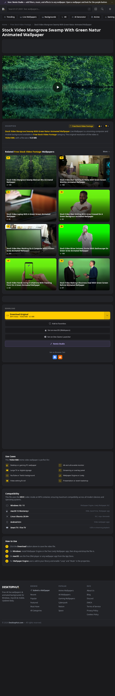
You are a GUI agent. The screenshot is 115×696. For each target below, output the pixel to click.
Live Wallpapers (30, 17)
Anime (97, 17)
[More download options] (107, 315)
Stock (7, 131)
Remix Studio (59, 344)
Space (61, 610)
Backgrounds (50, 17)
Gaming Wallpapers (67, 598)
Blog (89, 594)
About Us (90, 590)
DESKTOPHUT (10, 587)
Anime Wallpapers (66, 590)
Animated (55, 131)
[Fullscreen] (109, 116)
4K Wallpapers (65, 594)
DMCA (89, 602)
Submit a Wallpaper (41, 590)
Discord (90, 598)
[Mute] (93, 116)
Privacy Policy (92, 610)
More (105, 151)
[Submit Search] (102, 9)
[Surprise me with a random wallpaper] (95, 9)
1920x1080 (10, 138)
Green (41, 131)
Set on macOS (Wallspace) (59, 330)
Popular (33, 598)
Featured (34, 602)
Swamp (29, 131)
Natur (47, 131)
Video (13, 131)
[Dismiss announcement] (112, 2)
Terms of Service (94, 606)
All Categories (36, 610)
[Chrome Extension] (55, 357)
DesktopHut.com (16, 622)
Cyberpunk (63, 602)
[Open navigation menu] (110, 9)
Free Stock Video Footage (20, 24)
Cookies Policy (93, 614)
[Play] (6, 116)
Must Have (34, 606)
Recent (33, 594)
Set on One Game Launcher (59, 337)
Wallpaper (65, 131)
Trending (11, 17)
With (36, 131)
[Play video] (58, 87)
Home (4, 24)
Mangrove (21, 131)
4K (65, 17)
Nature (61, 606)
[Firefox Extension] (60, 357)
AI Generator (80, 17)
